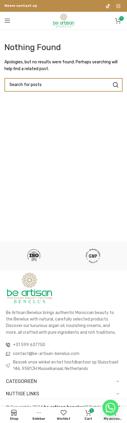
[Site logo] (64, 20)
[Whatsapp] (110, 408)
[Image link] (29, 287)
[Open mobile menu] (7, 21)
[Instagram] (118, 5)
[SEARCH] (116, 85)
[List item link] (63, 345)
